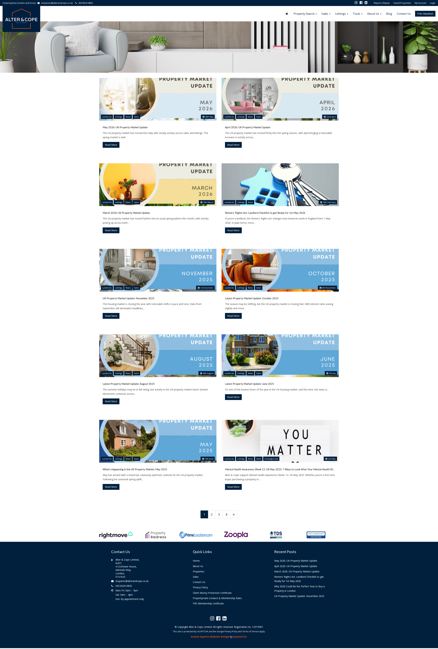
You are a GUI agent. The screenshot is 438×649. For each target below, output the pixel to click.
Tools (357, 14)
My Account (420, 3)
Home (196, 560)
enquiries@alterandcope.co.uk (57, 3)
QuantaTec (240, 636)
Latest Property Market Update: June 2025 (249, 383)
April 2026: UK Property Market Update (247, 127)
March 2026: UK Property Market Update (126, 212)
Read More (111, 144)
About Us (373, 14)
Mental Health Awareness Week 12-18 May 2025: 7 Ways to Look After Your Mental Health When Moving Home (280, 469)
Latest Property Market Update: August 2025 (129, 383)
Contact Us (404, 14)
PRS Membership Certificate (208, 603)
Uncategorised (271, 458)
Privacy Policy (200, 587)
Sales (325, 14)
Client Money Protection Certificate (212, 592)
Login (432, 3)
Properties (198, 571)
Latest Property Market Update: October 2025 (251, 298)
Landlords (107, 116)
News (128, 116)
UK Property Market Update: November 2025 (128, 298)
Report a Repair (382, 3)
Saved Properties (402, 3)
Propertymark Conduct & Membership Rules (217, 598)
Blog (389, 14)
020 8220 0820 (85, 3)
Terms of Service (250, 631)
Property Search (304, 14)
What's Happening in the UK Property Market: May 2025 (135, 469)
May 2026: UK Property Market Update (125, 127)
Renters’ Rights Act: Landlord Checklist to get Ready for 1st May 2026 (265, 212)
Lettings (340, 14)
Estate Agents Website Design (210, 636)
